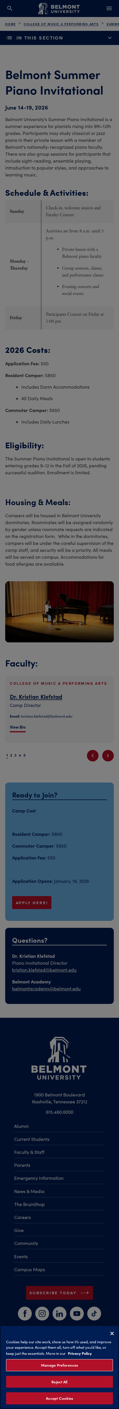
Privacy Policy (80, 1353)
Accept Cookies (59, 1398)
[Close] (112, 1333)
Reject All (59, 1381)
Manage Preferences (59, 1365)
